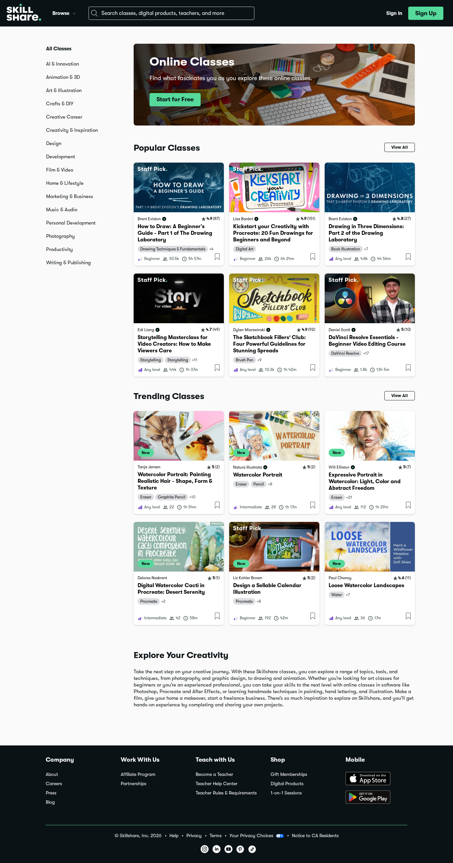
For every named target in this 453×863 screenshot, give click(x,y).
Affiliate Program (138, 774)
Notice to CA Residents (315, 835)
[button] (74, 12)
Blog (50, 802)
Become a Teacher (214, 774)
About (52, 774)
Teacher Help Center (216, 783)
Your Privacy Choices (251, 835)
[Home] (24, 13)
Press (51, 792)
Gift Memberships (289, 774)
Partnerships (133, 783)
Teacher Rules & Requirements (226, 792)
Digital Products (287, 783)
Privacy (194, 835)
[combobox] (171, 13)
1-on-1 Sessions (286, 792)
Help (173, 835)
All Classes (58, 49)
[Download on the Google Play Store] (376, 797)
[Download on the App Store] (376, 779)
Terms (216, 835)
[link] (179, 214)
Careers (54, 783)
